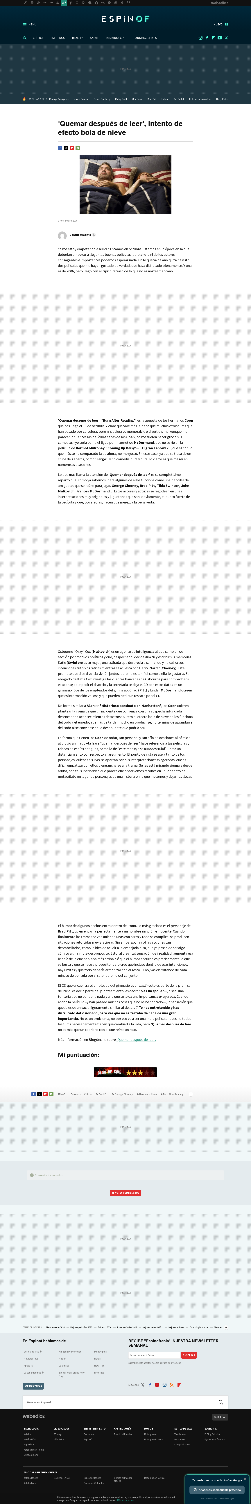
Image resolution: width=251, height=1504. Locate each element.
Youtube (220, 38)
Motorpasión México (154, 1477)
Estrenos (76, 1094)
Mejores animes (176, 1327)
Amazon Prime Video (70, 1351)
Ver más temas (33, 1386)
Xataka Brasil (30, 1483)
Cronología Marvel (199, 1327)
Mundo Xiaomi (31, 1454)
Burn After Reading (173, 1094)
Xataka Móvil (30, 1439)
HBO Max (99, 1365)
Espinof (125, 19)
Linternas (99, 1372)
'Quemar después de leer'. (136, 1039)
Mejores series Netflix (153, 1327)
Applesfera (29, 1444)
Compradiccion (182, 1444)
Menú (32, 24)
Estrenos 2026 (105, 1327)
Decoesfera (179, 1439)
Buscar (221, 1402)
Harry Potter (222, 99)
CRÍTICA (38, 38)
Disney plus (100, 1351)
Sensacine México (92, 1477)
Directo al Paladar (123, 1434)
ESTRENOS (58, 38)
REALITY (77, 38)
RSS (172, 1384)
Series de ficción (33, 1351)
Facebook (207, 38)
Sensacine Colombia (94, 1483)
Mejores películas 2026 (81, 1327)
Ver (127, 1192)
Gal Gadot (179, 99)
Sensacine (89, 1434)
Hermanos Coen (148, 1094)
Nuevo (218, 24)
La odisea (64, 1365)
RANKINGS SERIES (145, 38)
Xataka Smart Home (34, 1449)
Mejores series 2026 (55, 1327)
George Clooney (124, 1094)
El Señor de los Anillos (200, 99)
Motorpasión (150, 1434)
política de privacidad (170, 1362)
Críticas (88, 1094)
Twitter (226, 38)
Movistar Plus (31, 1358)
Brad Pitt (152, 99)
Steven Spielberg (102, 99)
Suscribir (189, 1355)
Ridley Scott (121, 99)
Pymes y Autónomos (215, 1439)
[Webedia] (34, 1416)
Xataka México (31, 1477)
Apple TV (28, 1365)
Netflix (62, 1358)
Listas (97, 1358)
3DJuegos (58, 1434)
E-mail (78, 148)
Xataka (27, 1434)
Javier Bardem (81, 99)
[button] (82, 234)
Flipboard (213, 38)
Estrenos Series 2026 (127, 1327)
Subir (217, 1417)
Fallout (165, 99)
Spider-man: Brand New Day (72, 1374)
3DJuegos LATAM (62, 1477)
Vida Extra (59, 1439)
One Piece (137, 99)
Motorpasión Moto (153, 1439)
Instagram (200, 38)
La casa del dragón (34, 1372)
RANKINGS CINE (116, 38)
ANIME (94, 38)
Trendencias (180, 1434)
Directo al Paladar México (123, 1479)
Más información (125, 1500)
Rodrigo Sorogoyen (59, 99)
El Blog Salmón (212, 1434)
